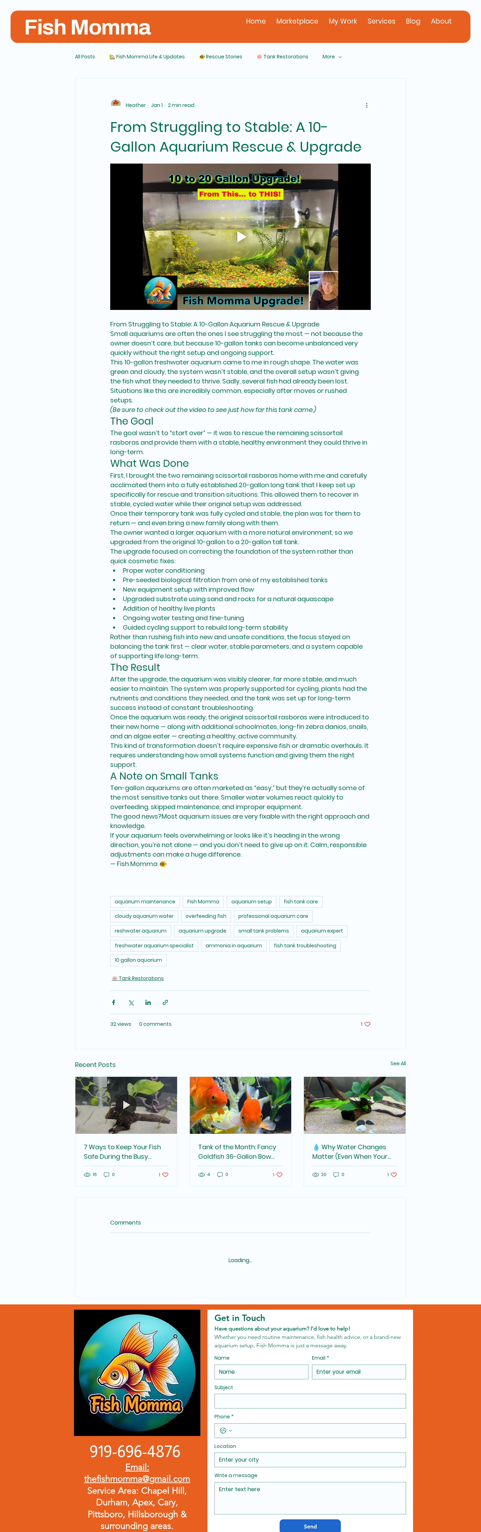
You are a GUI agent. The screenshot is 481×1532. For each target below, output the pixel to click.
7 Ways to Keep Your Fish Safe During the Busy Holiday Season (122, 1152)
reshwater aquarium (141, 930)
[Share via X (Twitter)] (130, 1002)
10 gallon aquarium (138, 960)
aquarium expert (322, 930)
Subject (223, 1380)
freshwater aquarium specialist (154, 945)
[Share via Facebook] (113, 1002)
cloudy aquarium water (144, 916)
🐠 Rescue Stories (220, 56)
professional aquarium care (273, 916)
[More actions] (366, 105)
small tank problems (263, 930)
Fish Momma (87, 27)
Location (225, 1439)
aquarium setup (251, 901)
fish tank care (301, 901)
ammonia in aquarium (234, 945)
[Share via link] (165, 1002)
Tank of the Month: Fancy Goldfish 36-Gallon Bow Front (237, 1152)
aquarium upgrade (202, 930)
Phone (224, 1410)
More (329, 56)
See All (398, 1063)
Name (222, 1351)
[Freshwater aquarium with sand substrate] (355, 1105)
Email (320, 1351)
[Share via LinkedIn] (148, 1002)
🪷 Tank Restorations (282, 56)
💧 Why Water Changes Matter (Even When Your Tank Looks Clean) (349, 1152)
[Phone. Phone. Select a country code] (226, 1424)
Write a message (235, 1469)
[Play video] (240, 237)
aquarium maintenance (145, 901)
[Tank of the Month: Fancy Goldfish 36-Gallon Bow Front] (241, 1105)
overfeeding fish (206, 916)
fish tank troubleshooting (305, 945)
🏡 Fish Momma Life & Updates (147, 56)
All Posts (85, 56)
